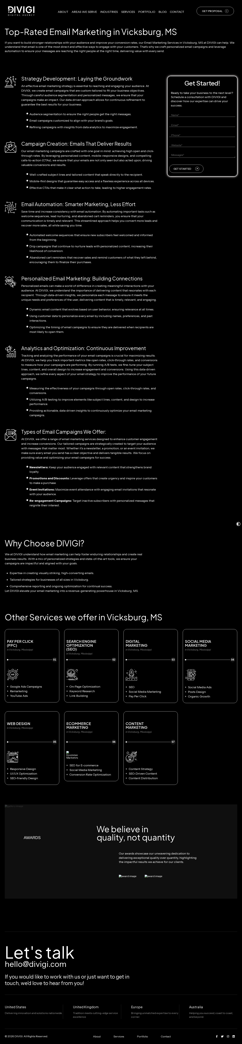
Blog (163, 12)
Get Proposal (212, 11)
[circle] (217, 1036)
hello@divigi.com (36, 964)
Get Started (182, 168)
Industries (109, 12)
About (63, 12)
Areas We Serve (84, 12)
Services (128, 12)
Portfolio (146, 12)
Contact (177, 12)
